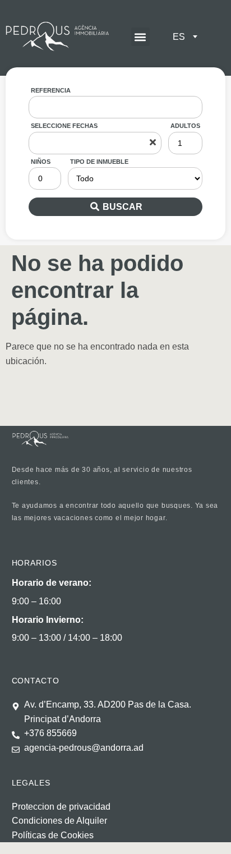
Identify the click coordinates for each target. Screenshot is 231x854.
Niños (40, 161)
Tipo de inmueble (99, 161)
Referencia (51, 90)
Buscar (122, 207)
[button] (140, 36)
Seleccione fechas (64, 125)
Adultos (185, 125)
